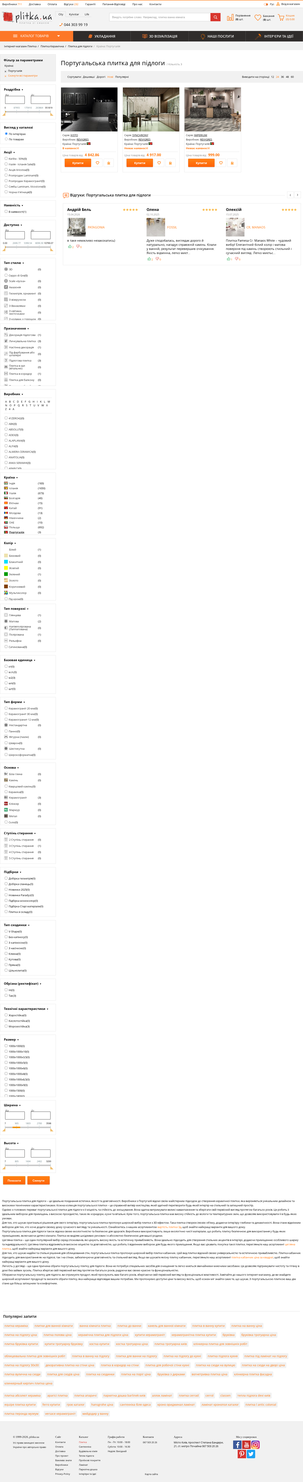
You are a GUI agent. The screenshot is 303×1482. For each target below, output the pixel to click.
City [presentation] (61, 14)
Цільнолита (16, 970)
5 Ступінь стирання (21, 858)
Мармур (14, 810)
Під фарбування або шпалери (22, 354)
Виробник (12, 394)
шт (10, 689)
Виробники (12, 4)
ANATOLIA (15, 457)
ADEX (12, 435)
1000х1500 (15, 1090)
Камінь (13, 780)
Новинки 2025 (18, 889)
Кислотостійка (18, 1021)
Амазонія (15, 287)
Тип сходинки (15, 925)
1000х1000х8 (17, 1074)
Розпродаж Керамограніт (25, 181)
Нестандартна (18, 725)
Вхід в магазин (290, 4)
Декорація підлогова (22, 335)
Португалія (15, 71)
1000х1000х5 (17, 1063)
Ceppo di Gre (17, 275)
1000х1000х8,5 (18, 1079)
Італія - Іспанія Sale (20, 164)
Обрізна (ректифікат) (21, 983)
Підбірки (11, 872)
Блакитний (16, 562)
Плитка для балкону (21, 380)
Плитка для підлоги (79, 46)
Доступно (11, 225)
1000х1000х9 (17, 1085)
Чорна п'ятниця (19, 192)
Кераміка (14, 792)
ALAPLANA (15, 440)
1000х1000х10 (17, 1051)
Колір (8, 543)
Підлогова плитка (20, 360)
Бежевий (14, 556)
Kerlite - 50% (16, 159)
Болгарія (14, 498)
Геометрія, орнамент (22, 293)
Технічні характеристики (24, 1009)
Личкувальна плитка (22, 341)
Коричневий (17, 587)
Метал (13, 816)
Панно (13, 731)
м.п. (11, 672)
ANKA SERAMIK (18, 463)
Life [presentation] (87, 14)
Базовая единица (18, 660)
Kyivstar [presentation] (74, 14)
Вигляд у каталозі (18, 127)
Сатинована (16, 647)
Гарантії (90, 4)
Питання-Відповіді (113, 4)
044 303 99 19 (76, 24)
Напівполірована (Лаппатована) (20, 628)
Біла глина (15, 774)
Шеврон (14, 743)
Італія (12, 493)
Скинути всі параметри (23, 75)
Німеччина (16, 518)
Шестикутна (17, 748)
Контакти (155, 4)
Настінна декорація (21, 347)
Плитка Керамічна (52, 46)
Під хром (14, 599)
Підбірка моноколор (22, 901)
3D (10, 269)
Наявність (12, 205)
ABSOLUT (14, 429)
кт (10, 666)
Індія (12, 483)
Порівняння (242, 15)
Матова (14, 621)
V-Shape (14, 931)
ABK (11, 424)
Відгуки (71, 4)
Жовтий (14, 568)
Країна (9, 477)
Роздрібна (12, 89)
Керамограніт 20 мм (22, 708)
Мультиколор (18, 593)
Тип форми (13, 702)
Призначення (15, 328)
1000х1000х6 (17, 1068)
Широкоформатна (20, 755)
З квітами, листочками (17, 312)
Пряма (13, 965)
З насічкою (16, 948)
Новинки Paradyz (20, 895)
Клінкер (14, 804)
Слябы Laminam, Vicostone (25, 186)
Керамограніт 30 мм (22, 714)
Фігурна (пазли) (19, 737)
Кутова (13, 959)
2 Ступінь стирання (21, 839)
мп (10, 683)
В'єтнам (14, 503)
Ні (10, 990)
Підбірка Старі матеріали (24, 906)
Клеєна (13, 954)
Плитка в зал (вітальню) (17, 367)
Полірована (16, 634)
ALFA (12, 446)
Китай (13, 508)
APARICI (13, 468)
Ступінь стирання (18, 833)
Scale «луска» (17, 281)
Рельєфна (15, 641)
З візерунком (17, 299)
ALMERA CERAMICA (21, 452)
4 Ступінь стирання (21, 852)
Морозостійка (18, 1026)
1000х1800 (15, 1096)
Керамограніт (18, 797)
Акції (8, 152)
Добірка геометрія (20, 878)
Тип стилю (12, 263)
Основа (10, 767)
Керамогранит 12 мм (22, 719)
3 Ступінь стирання (21, 846)
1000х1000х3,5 (18, 1057)
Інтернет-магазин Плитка (20, 46)
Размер (10, 1039)
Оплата (52, 4)
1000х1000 (15, 1046)
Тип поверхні (15, 608)
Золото (13, 580)
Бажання (268, 16)
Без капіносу (17, 937)
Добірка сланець (19, 884)
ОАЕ (11, 522)
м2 (10, 678)
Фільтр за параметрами (23, 60)
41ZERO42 (15, 418)
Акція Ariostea (17, 170)
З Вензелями (17, 306)
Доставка (35, 4)
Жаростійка (16, 1015)
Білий (12, 549)
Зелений (14, 574)
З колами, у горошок (22, 319)
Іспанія (13, 488)
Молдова (15, 513)
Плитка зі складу (19, 912)
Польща (14, 527)
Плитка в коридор (20, 374)
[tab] (60, 14)
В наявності (16, 212)
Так (11, 995)
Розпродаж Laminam (22, 175)
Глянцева (15, 615)
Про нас (137, 4)
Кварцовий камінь (20, 786)
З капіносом (16, 942)
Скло (12, 822)
